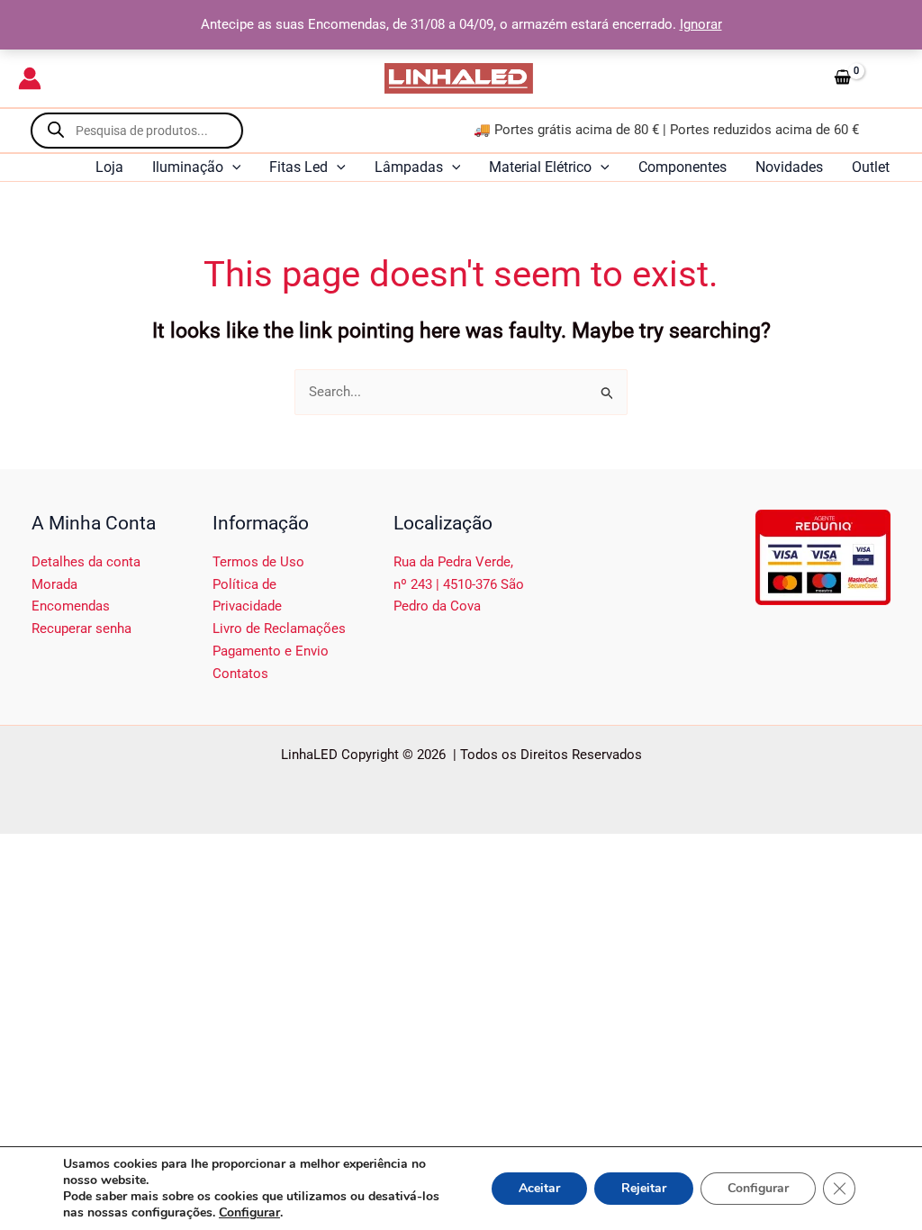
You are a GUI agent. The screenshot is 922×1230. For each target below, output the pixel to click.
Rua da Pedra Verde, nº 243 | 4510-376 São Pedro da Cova (458, 584)
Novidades (789, 167)
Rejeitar (643, 1188)
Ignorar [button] (701, 24)
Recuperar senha (81, 628)
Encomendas (71, 606)
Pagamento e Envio (270, 651)
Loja (109, 167)
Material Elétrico (540, 167)
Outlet (871, 167)
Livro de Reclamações (279, 628)
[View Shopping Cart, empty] (865, 78)
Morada (54, 584)
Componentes (682, 167)
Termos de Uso (258, 562)
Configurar (249, 1213)
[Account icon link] (29, 78)
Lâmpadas (409, 167)
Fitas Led (298, 167)
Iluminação (187, 167)
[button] (232, 167)
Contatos (240, 673)
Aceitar (539, 1188)
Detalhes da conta (86, 562)
